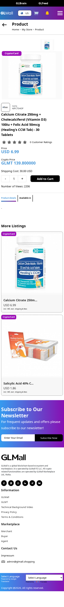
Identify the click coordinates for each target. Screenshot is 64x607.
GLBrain (21, 3)
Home (15, 29)
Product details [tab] (8, 198)
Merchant (6, 531)
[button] (25, 13)
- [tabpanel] (1, 208)
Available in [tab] (25, 198)
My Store (27, 29)
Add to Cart (45, 179)
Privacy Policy (9, 512)
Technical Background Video (17, 507)
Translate (43, 582)
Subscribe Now (48, 438)
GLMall (5, 497)
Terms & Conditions (12, 517)
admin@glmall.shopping (21, 561)
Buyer (4, 536)
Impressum (7, 555)
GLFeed (43, 3)
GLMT (4, 502)
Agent (4, 541)
